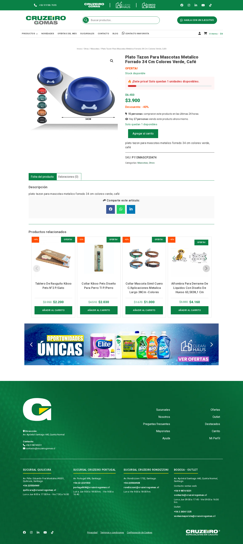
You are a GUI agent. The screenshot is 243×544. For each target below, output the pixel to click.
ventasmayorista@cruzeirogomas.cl (194, 516)
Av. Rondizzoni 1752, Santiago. (140, 478)
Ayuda (166, 438)
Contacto (103, 33)
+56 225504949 (31, 485)
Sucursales (87, 33)
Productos (28, 33)
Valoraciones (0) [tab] (68, 176)
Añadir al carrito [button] (53, 310)
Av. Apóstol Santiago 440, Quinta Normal (44, 434)
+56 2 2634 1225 (182, 511)
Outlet (216, 417)
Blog (115, 33)
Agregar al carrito (143, 133)
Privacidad (92, 532)
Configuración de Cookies (139, 532)
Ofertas (215, 409)
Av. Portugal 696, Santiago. (87, 478)
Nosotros (164, 417)
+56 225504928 (132, 483)
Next (211, 345)
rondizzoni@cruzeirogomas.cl (141, 487)
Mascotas (95, 49)
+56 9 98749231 (33, 445)
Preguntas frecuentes (156, 424)
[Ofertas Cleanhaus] (121, 344)
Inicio (79, 49)
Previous (31, 345)
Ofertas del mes (67, 33)
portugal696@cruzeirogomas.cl (91, 487)
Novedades (47, 33)
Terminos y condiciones (112, 532)
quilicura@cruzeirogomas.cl (39, 490)
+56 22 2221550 (81, 483)
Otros (86, 49)
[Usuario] (199, 34)
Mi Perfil (214, 438)
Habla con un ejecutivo (199, 20)
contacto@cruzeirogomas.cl (40, 448)
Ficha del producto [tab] (42, 176)
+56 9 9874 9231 (182, 490)
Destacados (212, 424)
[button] (112, 61)
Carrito (216, 431)
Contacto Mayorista (137, 33)
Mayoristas (163, 431)
